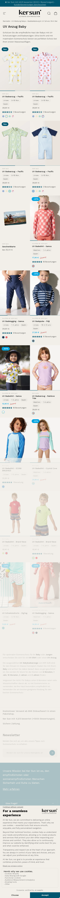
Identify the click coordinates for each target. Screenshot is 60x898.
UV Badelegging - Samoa (13, 321)
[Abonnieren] (52, 753)
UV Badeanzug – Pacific (12, 97)
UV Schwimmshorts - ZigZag (14, 613)
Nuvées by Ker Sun (39, 243)
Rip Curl (35, 393)
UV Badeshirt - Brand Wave (14, 542)
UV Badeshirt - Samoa (41, 246)
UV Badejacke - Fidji (41, 321)
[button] (7, 112)
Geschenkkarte (8, 247)
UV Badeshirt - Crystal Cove (44, 468)
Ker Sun (5, 94)
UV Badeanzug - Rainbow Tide (43, 397)
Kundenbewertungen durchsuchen (30, 4)
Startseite (6, 21)
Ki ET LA (5, 610)
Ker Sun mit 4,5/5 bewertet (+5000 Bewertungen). (29, 719)
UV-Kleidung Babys (18, 21)
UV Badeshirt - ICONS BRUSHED (11, 469)
